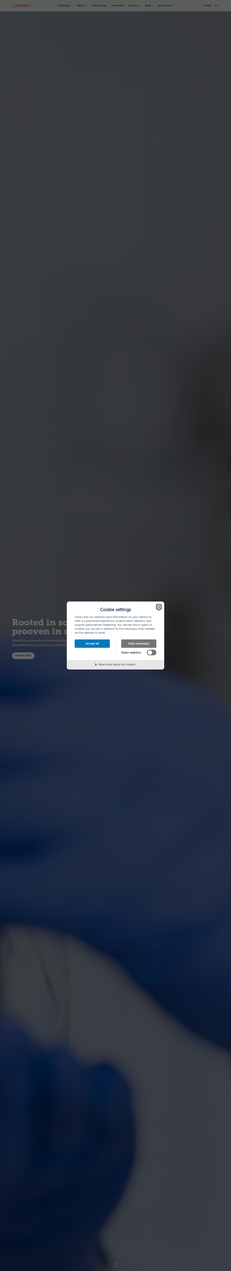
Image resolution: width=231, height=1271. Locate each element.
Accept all (92, 643)
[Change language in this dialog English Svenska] (158, 607)
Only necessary (138, 643)
